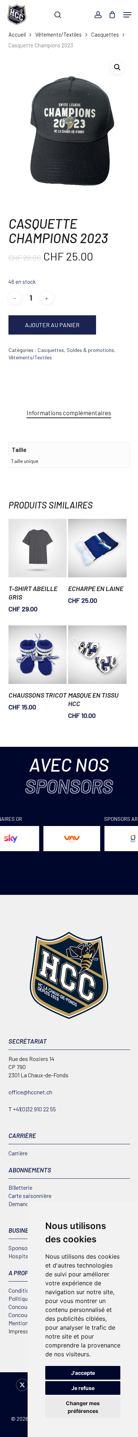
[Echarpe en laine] (97, 548)
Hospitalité (22, 1255)
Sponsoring (22, 1247)
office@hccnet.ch (30, 1091)
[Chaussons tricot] (37, 654)
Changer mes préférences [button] (83, 1407)
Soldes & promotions (90, 350)
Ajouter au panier (52, 324)
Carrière (18, 1152)
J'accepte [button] (83, 1373)
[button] (127, 15)
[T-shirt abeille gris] (37, 548)
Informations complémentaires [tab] (68, 412)
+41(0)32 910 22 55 (34, 1108)
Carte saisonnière (30, 1195)
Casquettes (105, 34)
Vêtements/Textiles (58, 34)
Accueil (17, 34)
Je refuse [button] (83, 1388)
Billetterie (20, 1187)
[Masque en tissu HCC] (97, 654)
